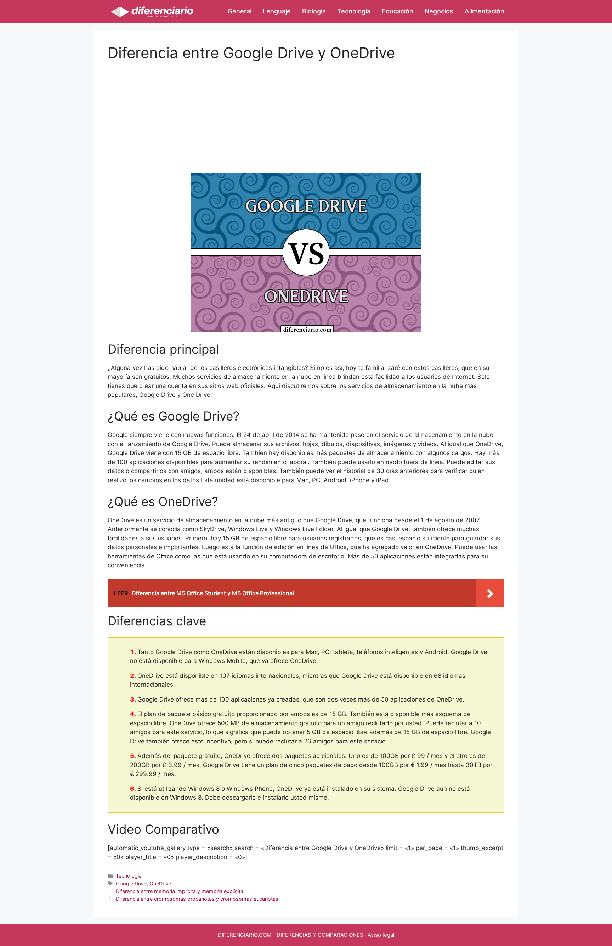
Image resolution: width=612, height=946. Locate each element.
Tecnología (353, 11)
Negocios (439, 11)
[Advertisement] (306, 111)
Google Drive (131, 883)
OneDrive (160, 883)
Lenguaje (277, 11)
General (239, 11)
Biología (314, 11)
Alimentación (484, 11)
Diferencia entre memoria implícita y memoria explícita (179, 891)
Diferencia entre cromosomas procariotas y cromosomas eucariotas (197, 899)
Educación (397, 11)
